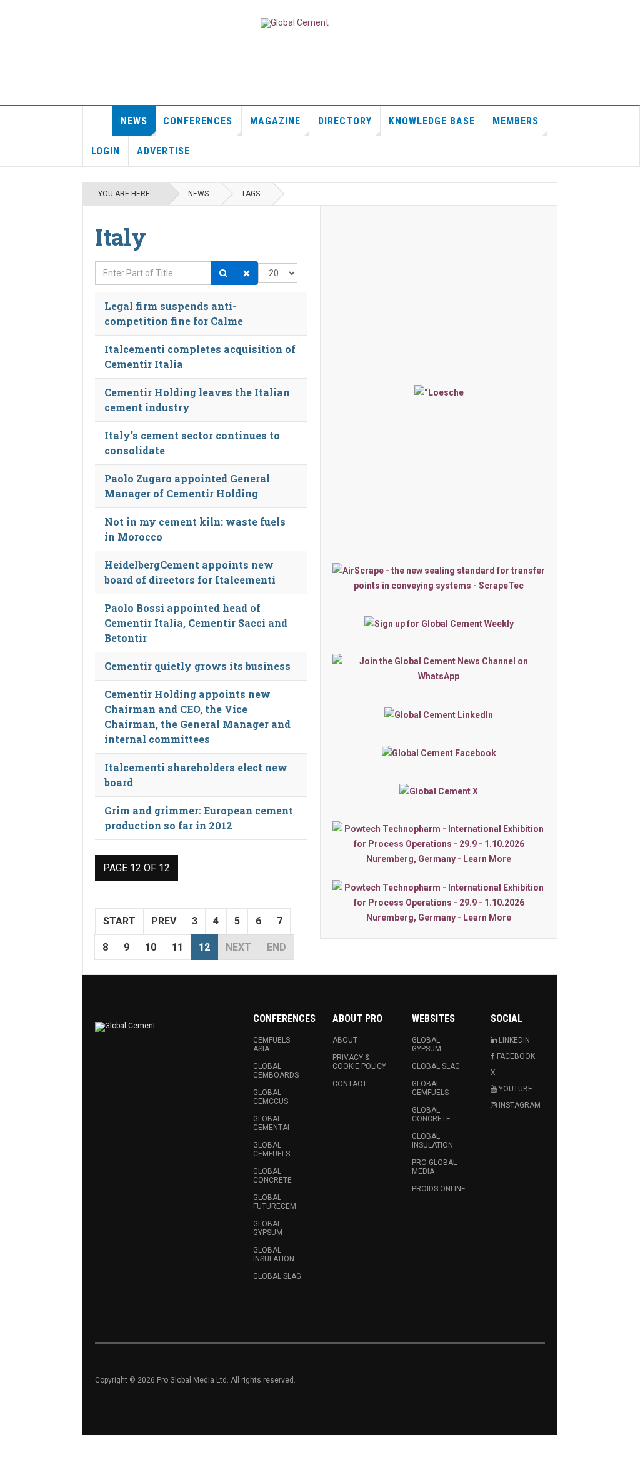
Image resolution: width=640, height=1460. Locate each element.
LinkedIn (513, 1040)
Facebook (515, 1056)
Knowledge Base (432, 121)
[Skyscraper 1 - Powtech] (438, 843)
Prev (163, 921)
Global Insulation (273, 1254)
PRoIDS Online (439, 1188)
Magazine (275, 121)
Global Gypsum (267, 1228)
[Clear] (246, 273)
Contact (349, 1083)
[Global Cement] (295, 23)
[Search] (223, 273)
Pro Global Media (434, 1167)
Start (119, 921)
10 (150, 947)
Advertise (163, 151)
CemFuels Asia (271, 1044)
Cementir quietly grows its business (197, 665)
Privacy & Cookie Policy (359, 1062)
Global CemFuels (271, 1149)
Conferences (197, 121)
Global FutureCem (274, 1202)
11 (177, 947)
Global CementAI (271, 1123)
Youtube (514, 1088)
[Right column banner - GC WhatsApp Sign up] (438, 669)
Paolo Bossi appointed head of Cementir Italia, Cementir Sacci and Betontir (196, 622)
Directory (345, 121)
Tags (250, 193)
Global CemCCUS (270, 1097)
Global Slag (277, 1276)
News (134, 121)
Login (105, 151)
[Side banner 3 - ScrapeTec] (438, 578)
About (345, 1040)
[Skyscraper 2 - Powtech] (438, 902)
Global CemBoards (276, 1070)
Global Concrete (272, 1175)
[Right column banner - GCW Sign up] (438, 623)
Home (98, 121)
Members (515, 121)
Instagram (519, 1105)
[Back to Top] (12, 1447)
